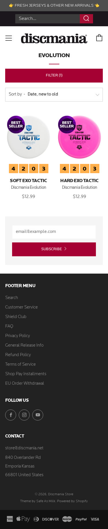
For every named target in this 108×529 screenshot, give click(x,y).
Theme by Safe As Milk (37, 501)
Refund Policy (18, 355)
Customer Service (21, 307)
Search (11, 298)
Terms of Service (20, 364)
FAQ (9, 326)
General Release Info (24, 345)
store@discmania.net (24, 448)
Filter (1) (54, 75)
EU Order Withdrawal (24, 384)
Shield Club (15, 317)
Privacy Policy (17, 336)
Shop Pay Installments (25, 374)
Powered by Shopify (72, 501)
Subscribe (51, 249)
